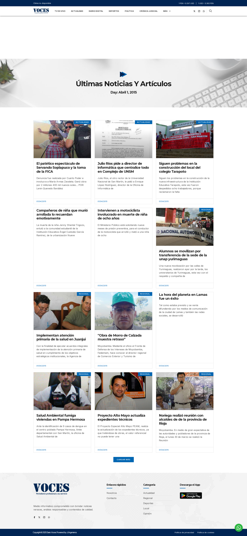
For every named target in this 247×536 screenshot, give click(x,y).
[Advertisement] (123, 37)
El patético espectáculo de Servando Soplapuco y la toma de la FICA (61, 167)
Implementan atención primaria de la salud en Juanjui (61, 337)
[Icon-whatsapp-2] (204, 11)
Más (165, 11)
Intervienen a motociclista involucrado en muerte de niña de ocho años (122, 214)
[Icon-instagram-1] (199, 11)
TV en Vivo (60, 11)
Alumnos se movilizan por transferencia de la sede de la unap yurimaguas (183, 255)
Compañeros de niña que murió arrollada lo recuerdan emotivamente (62, 214)
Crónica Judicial (149, 11)
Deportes (114, 11)
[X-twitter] (194, 11)
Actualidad (77, 11)
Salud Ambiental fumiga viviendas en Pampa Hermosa (60, 417)
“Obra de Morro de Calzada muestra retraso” (120, 337)
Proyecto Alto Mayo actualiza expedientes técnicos (121, 417)
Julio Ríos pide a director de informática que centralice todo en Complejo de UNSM (123, 167)
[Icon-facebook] (34, 517)
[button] (123, 459)
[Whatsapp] (49, 517)
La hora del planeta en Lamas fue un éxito (183, 297)
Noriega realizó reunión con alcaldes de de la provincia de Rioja (183, 419)
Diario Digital (96, 11)
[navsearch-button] (210, 11)
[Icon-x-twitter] (39, 517)
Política (129, 11)
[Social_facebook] (190, 11)
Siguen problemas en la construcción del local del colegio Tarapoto (179, 167)
